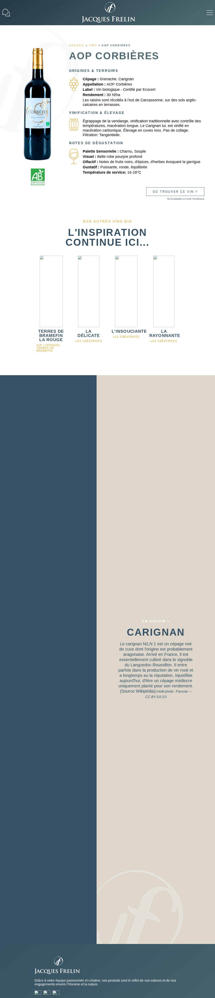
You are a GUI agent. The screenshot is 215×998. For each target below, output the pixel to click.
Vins (93, 45)
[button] (210, 12)
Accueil (77, 45)
